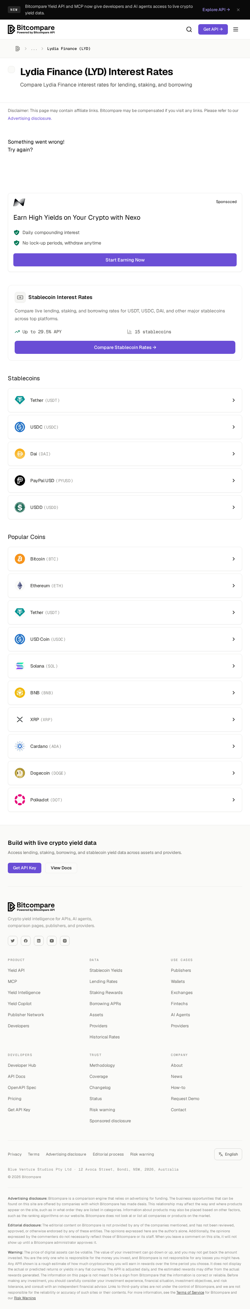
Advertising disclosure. (30, 118)
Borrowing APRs (105, 1003)
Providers (98, 1026)
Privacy (14, 1154)
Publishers (181, 970)
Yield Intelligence (24, 992)
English (231, 1154)
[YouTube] (52, 941)
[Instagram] (65, 941)
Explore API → (216, 9)
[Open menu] (235, 29)
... (34, 48)
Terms (33, 1154)
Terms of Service (190, 1292)
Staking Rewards (106, 992)
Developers (18, 1026)
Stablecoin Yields (106, 970)
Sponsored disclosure (110, 1121)
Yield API (16, 970)
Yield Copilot (20, 1003)
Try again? (20, 149)
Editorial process (108, 1154)
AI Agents (180, 1014)
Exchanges (182, 992)
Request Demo (185, 1098)
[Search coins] (189, 29)
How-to (178, 1087)
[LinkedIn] (39, 941)
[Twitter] (13, 941)
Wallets (178, 981)
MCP (12, 981)
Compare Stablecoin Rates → (125, 347)
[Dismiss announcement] (238, 10)
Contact (178, 1109)
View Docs (61, 868)
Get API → (213, 29)
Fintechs (179, 1003)
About (177, 1065)
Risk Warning (25, 1298)
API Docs (16, 1076)
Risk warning (102, 1109)
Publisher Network (26, 1014)
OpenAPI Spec (22, 1087)
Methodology (102, 1065)
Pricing (14, 1098)
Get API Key (24, 868)
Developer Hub (22, 1065)
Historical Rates (105, 1037)
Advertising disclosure (66, 1154)
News (176, 1076)
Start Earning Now (125, 260)
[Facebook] (26, 941)
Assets (96, 1014)
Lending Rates (104, 981)
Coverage (99, 1076)
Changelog (100, 1087)
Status (96, 1098)
